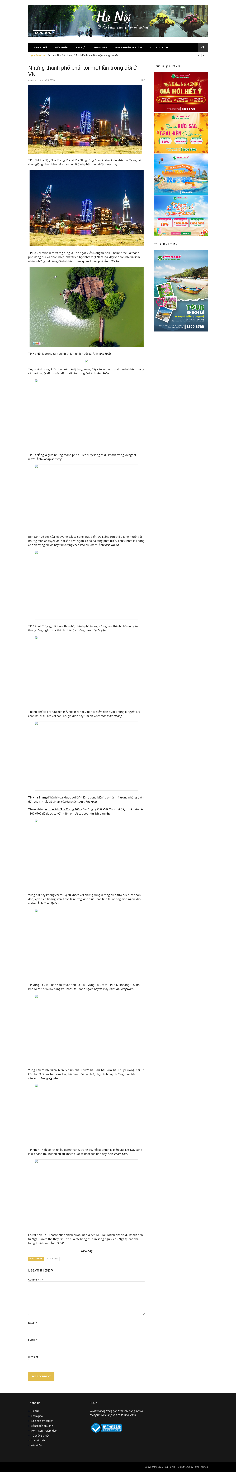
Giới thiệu (61, 47)
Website (33, 1357)
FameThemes (201, 1466)
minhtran (32, 80)
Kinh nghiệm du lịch (128, 47)
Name (32, 1323)
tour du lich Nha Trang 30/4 (62, 809)
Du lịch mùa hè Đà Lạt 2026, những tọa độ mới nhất (78, 55)
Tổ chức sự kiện (40, 1435)
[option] (126, 55)
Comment (35, 1279)
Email (32, 1340)
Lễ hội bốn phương (42, 1425)
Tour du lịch (159, 47)
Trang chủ (39, 47)
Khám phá (100, 47)
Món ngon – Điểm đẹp (44, 1430)
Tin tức (81, 47)
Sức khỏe (36, 1445)
